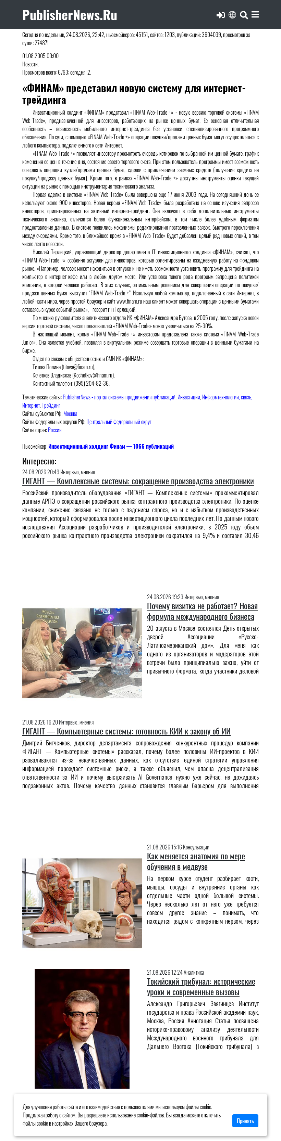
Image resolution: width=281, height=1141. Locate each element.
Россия (54, 430)
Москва (70, 413)
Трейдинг (51, 405)
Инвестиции (189, 397)
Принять (245, 1121)
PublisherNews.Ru (69, 14)
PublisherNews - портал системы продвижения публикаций (119, 397)
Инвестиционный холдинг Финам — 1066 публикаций (111, 446)
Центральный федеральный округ (118, 422)
